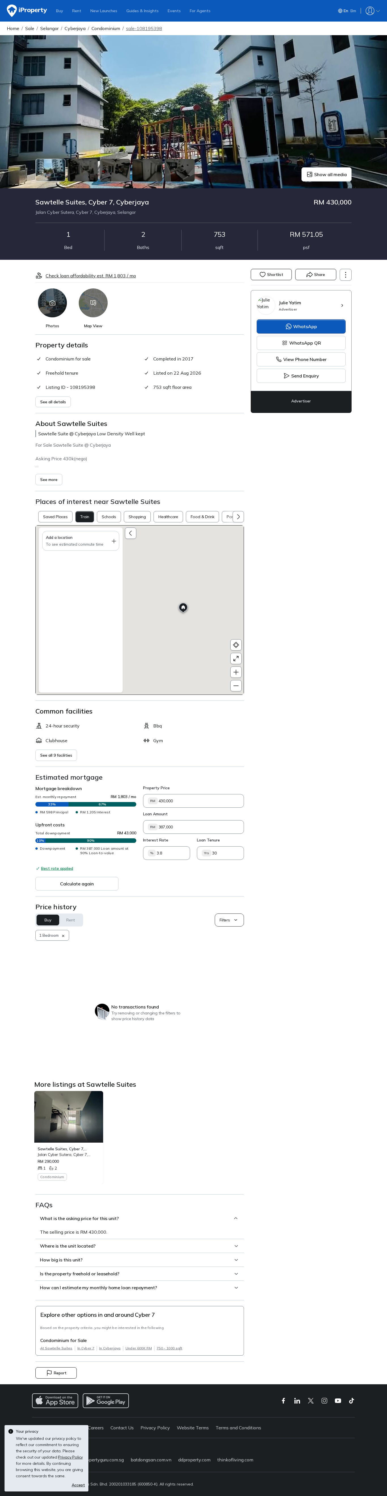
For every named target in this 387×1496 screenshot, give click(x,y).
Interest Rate (155, 840)
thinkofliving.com (235, 1460)
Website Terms (193, 1427)
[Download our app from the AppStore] (55, 1400)
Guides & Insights (142, 10)
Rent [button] (70, 920)
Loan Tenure (208, 840)
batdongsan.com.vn (151, 1460)
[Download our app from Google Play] (106, 1400)
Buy (59, 10)
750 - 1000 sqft (169, 1348)
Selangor (49, 28)
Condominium (106, 28)
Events (174, 10)
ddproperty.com (194, 1460)
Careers (96, 1427)
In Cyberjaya (110, 1348)
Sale (29, 28)
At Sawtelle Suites (56, 1348)
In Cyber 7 (85, 1348)
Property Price (156, 787)
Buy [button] (47, 920)
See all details (53, 401)
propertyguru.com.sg (103, 1460)
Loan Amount (155, 813)
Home (13, 28)
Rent (76, 10)
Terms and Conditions (238, 1427)
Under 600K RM (139, 1348)
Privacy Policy (155, 1427)
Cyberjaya (75, 28)
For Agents (200, 10)
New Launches (103, 10)
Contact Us (122, 1427)
